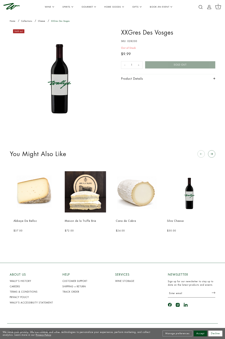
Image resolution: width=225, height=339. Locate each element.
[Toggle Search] (200, 7)
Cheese (41, 21)
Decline (215, 333)
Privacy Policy (43, 334)
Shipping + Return (74, 286)
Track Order (70, 291)
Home (12, 21)
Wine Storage (124, 281)
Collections (26, 21)
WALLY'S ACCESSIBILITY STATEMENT (31, 302)
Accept (200, 333)
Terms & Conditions (24, 291)
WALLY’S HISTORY (20, 281)
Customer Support (74, 281)
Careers (15, 286)
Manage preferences (177, 333)
